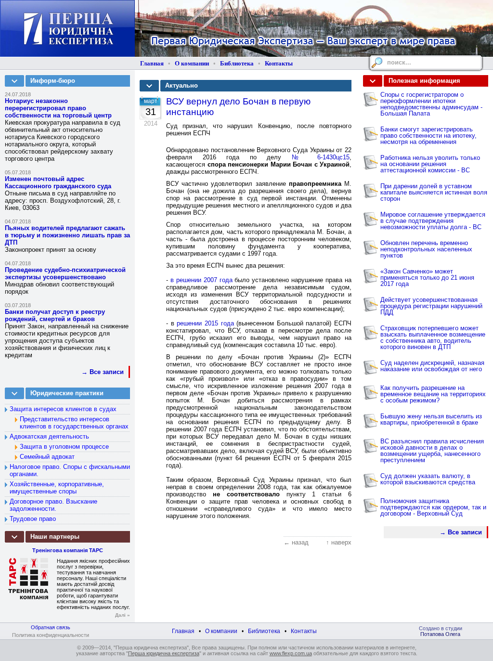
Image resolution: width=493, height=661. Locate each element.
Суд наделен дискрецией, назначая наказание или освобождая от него (432, 366)
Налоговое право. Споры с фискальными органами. (70, 470)
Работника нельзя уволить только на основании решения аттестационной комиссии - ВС (430, 164)
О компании (192, 63)
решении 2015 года (205, 323)
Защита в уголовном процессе (64, 446)
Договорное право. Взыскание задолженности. (53, 505)
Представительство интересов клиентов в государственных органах (74, 422)
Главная (152, 63)
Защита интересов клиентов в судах (63, 409)
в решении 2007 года (201, 280)
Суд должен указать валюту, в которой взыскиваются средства (427, 479)
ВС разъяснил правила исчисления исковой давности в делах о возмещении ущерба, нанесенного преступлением (432, 451)
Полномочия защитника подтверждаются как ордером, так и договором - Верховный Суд (433, 507)
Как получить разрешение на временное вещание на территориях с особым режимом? (433, 394)
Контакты (279, 63)
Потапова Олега (440, 634)
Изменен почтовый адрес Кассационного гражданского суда (58, 182)
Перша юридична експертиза (163, 653)
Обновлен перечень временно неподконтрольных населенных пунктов (426, 249)
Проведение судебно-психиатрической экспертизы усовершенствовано (65, 273)
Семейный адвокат (47, 456)
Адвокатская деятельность (49, 436)
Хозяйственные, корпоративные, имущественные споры (57, 487)
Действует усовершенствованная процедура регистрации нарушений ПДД (431, 306)
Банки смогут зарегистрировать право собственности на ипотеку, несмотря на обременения (428, 135)
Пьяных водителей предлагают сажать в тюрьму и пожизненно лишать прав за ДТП (67, 235)
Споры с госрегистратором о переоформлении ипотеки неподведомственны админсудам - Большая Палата (431, 104)
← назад (296, 542)
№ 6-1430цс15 (321, 157)
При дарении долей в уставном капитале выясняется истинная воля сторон (433, 192)
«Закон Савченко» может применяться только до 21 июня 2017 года (427, 277)
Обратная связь (50, 627)
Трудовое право (33, 518)
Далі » (122, 615)
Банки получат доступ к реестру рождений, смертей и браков (55, 315)
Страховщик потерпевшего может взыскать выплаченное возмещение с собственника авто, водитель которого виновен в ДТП (432, 337)
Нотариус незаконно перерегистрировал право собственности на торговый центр (58, 108)
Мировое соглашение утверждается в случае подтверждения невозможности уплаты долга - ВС (432, 221)
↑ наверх (338, 542)
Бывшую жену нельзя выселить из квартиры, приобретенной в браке (431, 419)
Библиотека (237, 63)
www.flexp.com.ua (291, 653)
